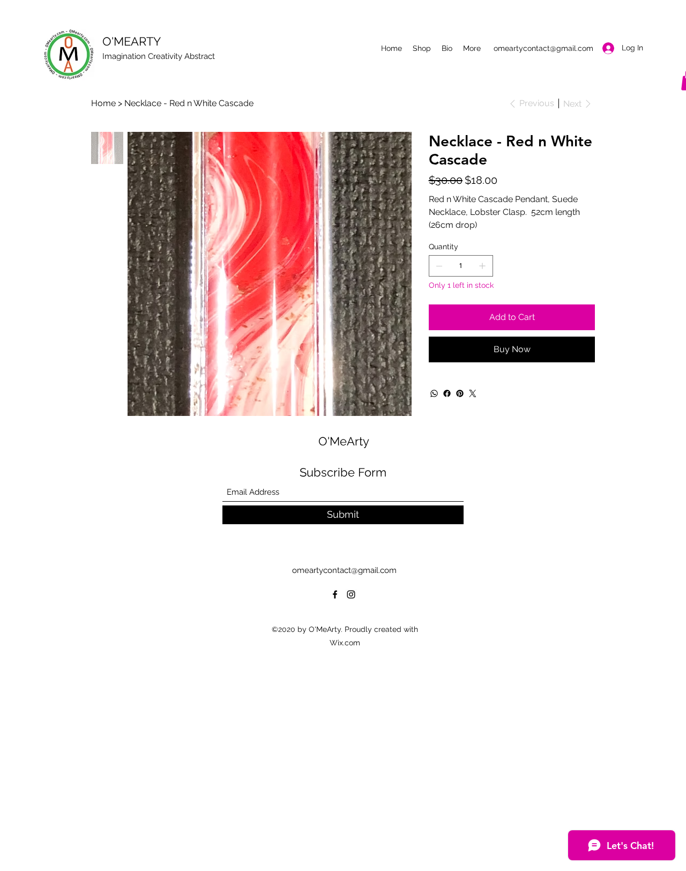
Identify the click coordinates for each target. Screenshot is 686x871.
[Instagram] (351, 594)
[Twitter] (472, 393)
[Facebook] (447, 393)
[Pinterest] (459, 393)
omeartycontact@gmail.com (543, 48)
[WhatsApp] (434, 393)
